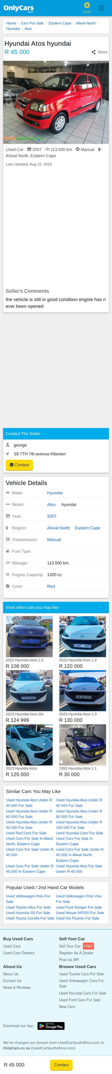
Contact (21, 465)
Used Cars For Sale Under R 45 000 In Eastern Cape (29, 868)
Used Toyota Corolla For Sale (30, 918)
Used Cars (12, 946)
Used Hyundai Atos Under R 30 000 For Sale (29, 803)
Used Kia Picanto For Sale (77, 918)
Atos (28, 28)
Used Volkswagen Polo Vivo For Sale (79, 899)
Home (11, 23)
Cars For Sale (32, 23)
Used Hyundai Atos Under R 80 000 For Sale (79, 814)
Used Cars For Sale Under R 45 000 (29, 852)
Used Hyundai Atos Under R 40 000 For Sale (79, 803)
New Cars (67, 1006)
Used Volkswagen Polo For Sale (28, 899)
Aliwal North (86, 23)
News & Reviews (16, 987)
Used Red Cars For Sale (26, 833)
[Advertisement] (56, 227)
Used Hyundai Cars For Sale (79, 833)
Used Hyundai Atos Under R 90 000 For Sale (29, 825)
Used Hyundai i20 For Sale (28, 913)
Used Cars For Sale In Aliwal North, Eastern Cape (29, 841)
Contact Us (12, 980)
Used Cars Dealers (18, 952)
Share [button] (103, 52)
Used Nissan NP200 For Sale (80, 913)
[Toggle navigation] (101, 8)
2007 (52, 516)
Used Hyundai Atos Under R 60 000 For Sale (29, 814)
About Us (10, 973)
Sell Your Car (76, 946)
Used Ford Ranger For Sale (79, 907)
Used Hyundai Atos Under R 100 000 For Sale (79, 825)
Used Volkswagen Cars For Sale (81, 983)
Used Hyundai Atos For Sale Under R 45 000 (79, 868)
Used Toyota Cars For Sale (81, 973)
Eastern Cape (60, 23)
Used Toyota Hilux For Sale (28, 907)
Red (51, 586)
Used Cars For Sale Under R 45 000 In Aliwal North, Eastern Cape (79, 854)
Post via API (69, 959)
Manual (54, 539)
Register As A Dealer (76, 952)
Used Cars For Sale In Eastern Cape (74, 841)
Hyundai (13, 28)
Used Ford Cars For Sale (80, 999)
